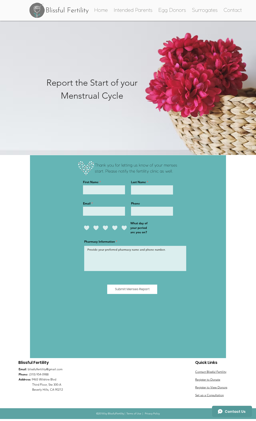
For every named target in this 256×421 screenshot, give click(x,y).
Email (87, 203)
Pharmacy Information (99, 241)
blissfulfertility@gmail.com (45, 369)
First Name (91, 182)
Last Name (138, 182)
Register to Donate (207, 379)
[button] (133, 10)
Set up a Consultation (209, 395)
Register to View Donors (211, 387)
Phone (135, 203)
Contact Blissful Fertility (210, 372)
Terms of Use (133, 413)
